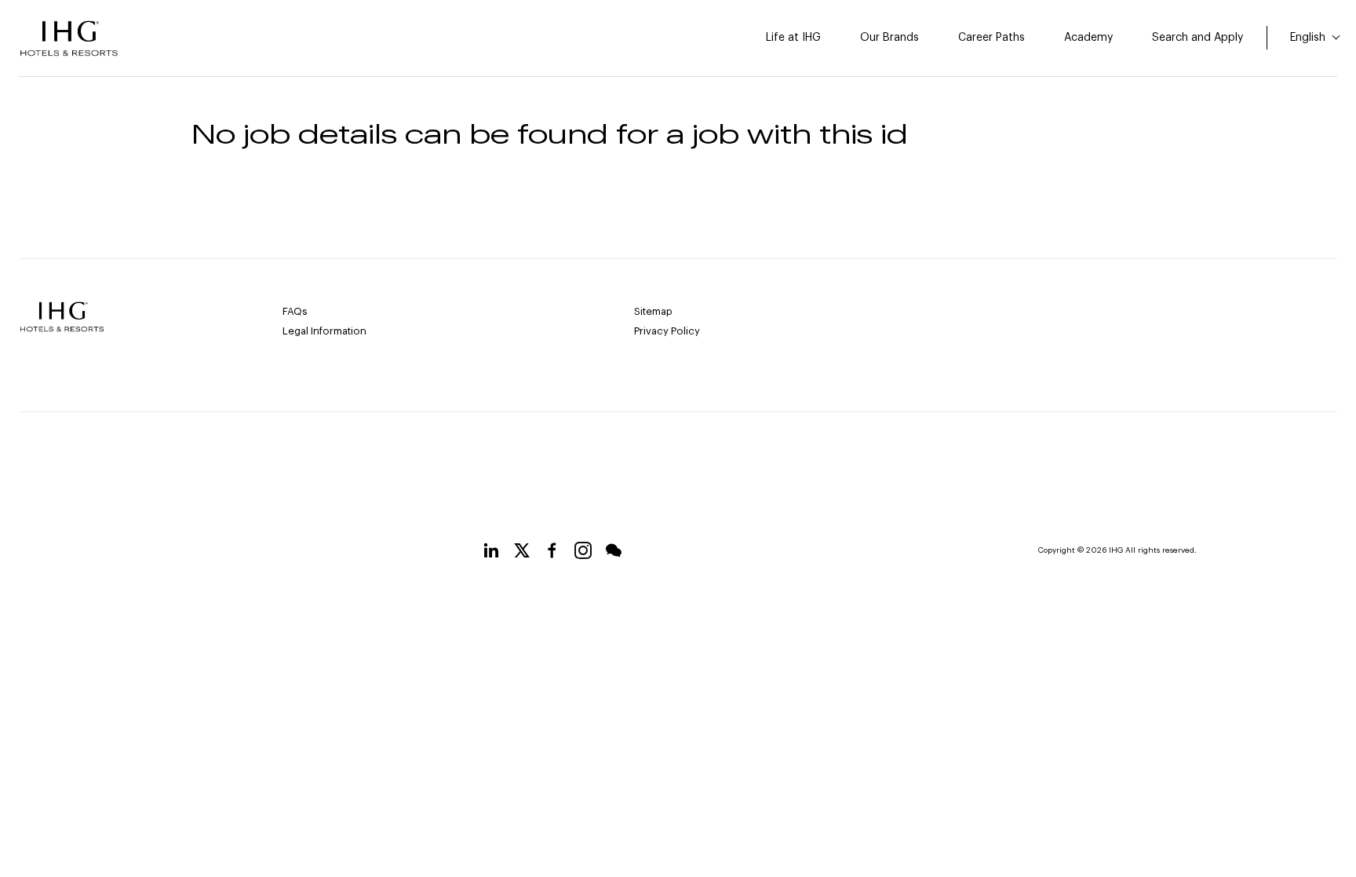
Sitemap (653, 311)
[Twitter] (521, 553)
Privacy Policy (667, 331)
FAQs (295, 311)
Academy (1088, 37)
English (1309, 37)
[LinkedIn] (491, 553)
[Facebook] (552, 553)
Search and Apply (1197, 37)
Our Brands (889, 37)
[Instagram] (583, 553)
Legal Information (324, 331)
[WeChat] (613, 553)
